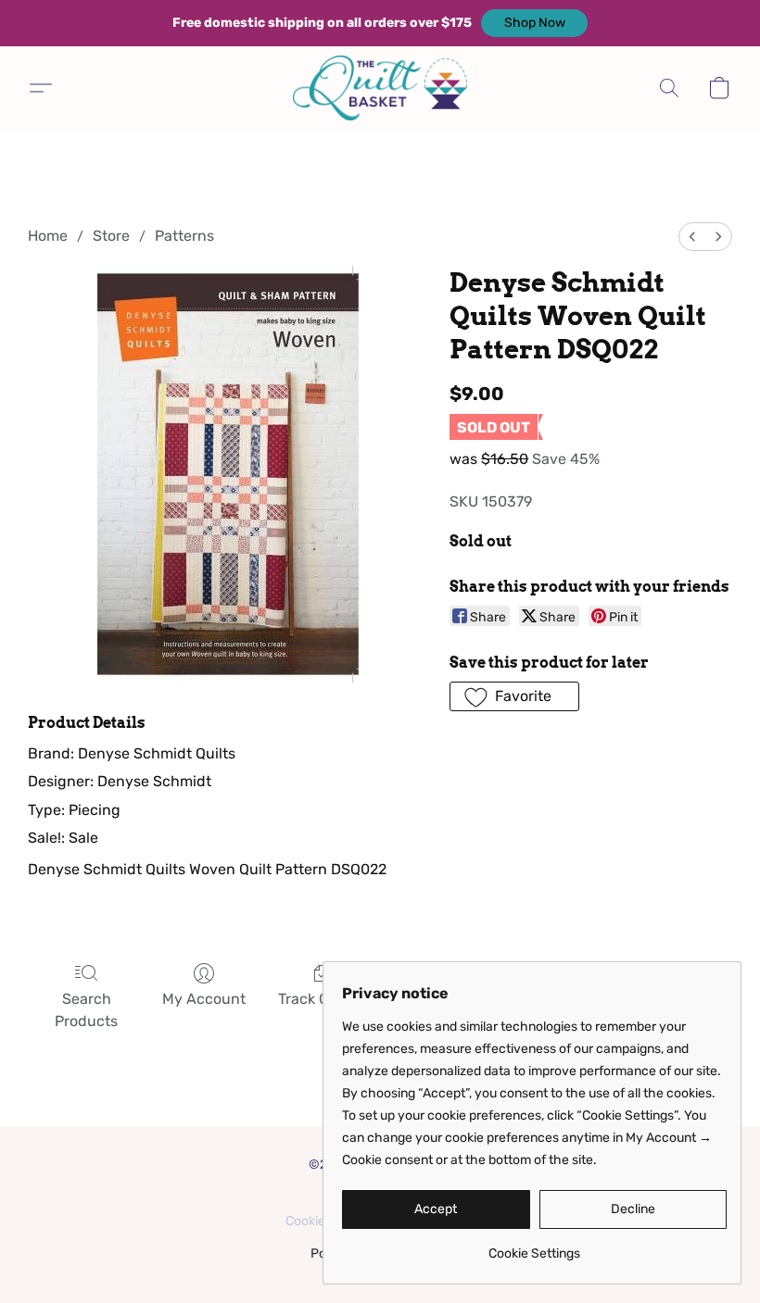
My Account (204, 999)
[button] (534, 23)
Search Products (86, 1010)
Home (48, 235)
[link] (534, 1247)
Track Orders (321, 999)
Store (111, 235)
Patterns (184, 235)
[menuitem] (692, 236)
